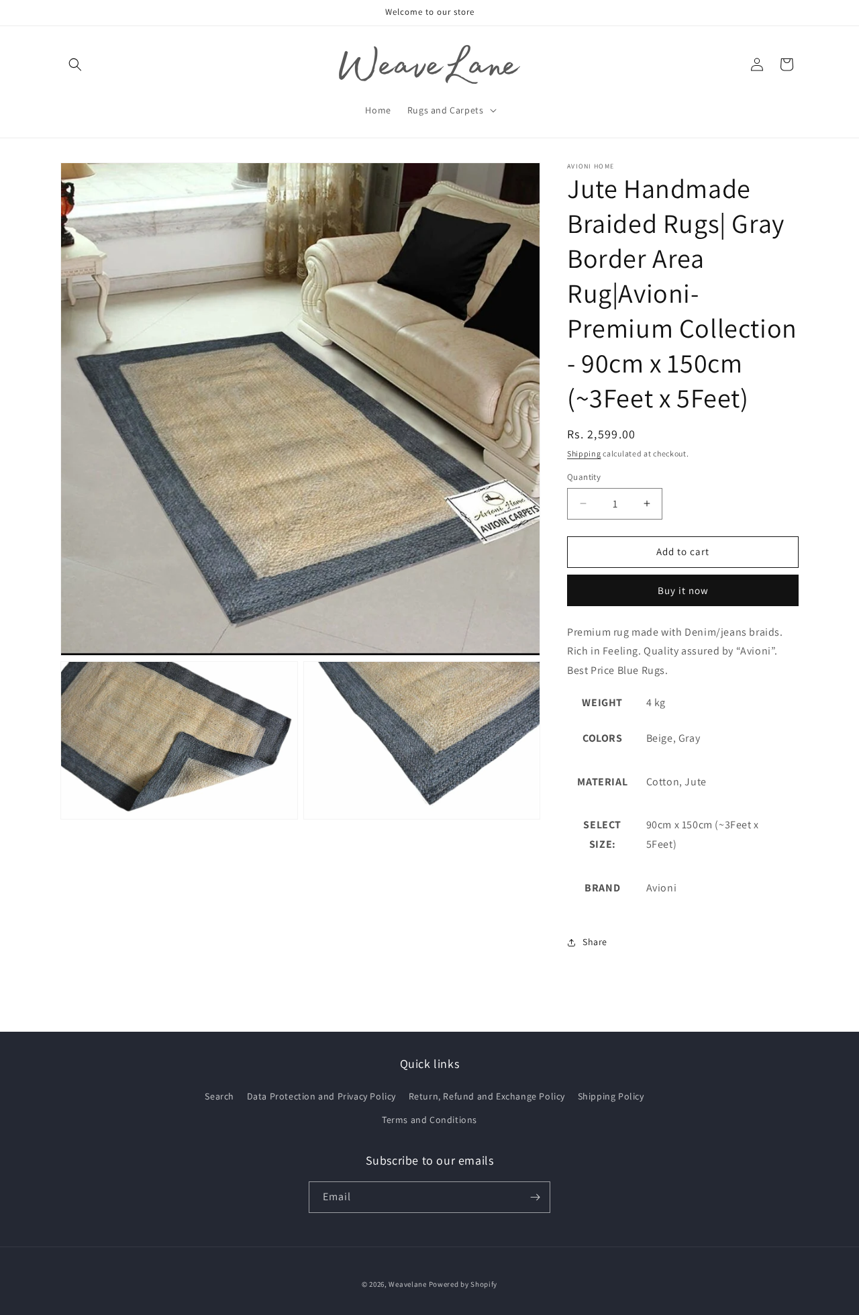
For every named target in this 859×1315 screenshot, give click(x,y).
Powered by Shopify (463, 1284)
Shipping (584, 453)
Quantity (584, 477)
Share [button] (595, 942)
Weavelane (407, 1284)
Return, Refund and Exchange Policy (487, 1096)
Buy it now (683, 590)
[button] (75, 64)
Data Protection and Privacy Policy (321, 1096)
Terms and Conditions (429, 1120)
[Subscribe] (535, 1197)
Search (219, 1096)
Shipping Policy (611, 1096)
